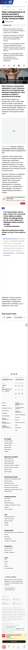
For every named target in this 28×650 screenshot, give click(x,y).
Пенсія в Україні (8, 509)
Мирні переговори (9, 463)
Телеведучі (4, 413)
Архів (16, 425)
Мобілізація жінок (9, 483)
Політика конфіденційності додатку (19, 404)
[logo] (10, 2)
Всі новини (7, 439)
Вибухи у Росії (8, 469)
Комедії (6, 523)
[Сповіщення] (26, 2)
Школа (6, 534)
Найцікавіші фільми (9, 516)
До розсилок (9, 589)
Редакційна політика (7, 408)
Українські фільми (9, 518)
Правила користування (5, 419)
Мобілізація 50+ (8, 481)
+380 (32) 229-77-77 (10, 627)
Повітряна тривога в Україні (11, 465)
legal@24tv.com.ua (20, 628)
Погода (6, 451)
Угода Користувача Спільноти (19, 408)
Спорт (6, 557)
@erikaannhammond (10, 239)
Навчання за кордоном (10, 541)
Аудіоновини (7, 449)
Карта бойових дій (9, 461)
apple (17, 599)
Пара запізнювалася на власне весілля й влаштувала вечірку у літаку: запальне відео (19, 6)
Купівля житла (8, 550)
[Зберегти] (24, 65)
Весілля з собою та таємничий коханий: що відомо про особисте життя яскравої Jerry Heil (14, 149)
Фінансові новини (9, 502)
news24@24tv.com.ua (7, 379)
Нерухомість (8, 546)
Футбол (6, 562)
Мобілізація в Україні (11, 477)
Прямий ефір (7, 445)
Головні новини (8, 441)
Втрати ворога (8, 471)
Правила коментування (18, 412)
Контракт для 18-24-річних (11, 485)
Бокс (5, 559)
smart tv (6, 603)
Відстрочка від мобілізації (11, 487)
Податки (6, 507)
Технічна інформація (20, 414)
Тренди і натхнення (9, 552)
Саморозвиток (8, 538)
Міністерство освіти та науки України (13, 532)
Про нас (4, 402)
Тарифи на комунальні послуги (12, 505)
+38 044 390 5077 (19, 379)
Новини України (8, 443)
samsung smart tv (17, 603)
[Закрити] (25, 635)
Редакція (4, 405)
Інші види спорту (8, 568)
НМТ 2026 (6, 536)
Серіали (6, 525)
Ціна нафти (7, 498)
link (15, 385)
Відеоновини (7, 447)
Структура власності (20, 422)
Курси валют (7, 500)
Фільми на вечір (8, 520)
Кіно (5, 514)
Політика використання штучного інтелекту (6, 426)
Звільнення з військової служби (12, 479)
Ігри (16, 430)
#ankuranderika (8, 253)
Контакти (17, 417)
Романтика (8, 6)
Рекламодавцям (5, 415)
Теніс (5, 564)
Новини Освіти (8, 530)
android (6, 599)
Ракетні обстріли (8, 458)
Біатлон (6, 566)
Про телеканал (5, 410)
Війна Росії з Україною (11, 457)
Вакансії (17, 419)
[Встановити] (14, 638)
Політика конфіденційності (6, 423)
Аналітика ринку (8, 548)
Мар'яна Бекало (9, 21)
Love (3, 6)
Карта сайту (18, 427)
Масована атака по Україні (11, 467)
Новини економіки (10, 496)
